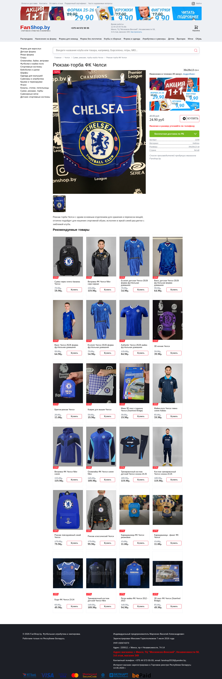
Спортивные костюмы (31, 66)
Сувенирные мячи (29, 94)
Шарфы (24, 72)
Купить (74, 290)
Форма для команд (68, 39)
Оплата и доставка (29, 3)
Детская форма (28, 51)
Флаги (23, 85)
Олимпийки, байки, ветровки (34, 60)
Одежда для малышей (31, 76)
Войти (199, 3)
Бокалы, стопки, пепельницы (34, 88)
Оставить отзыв (56, 3)
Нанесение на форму (45, 39)
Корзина (196, 31)
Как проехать (136, 32)
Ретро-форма (27, 54)
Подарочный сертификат (75, 3)
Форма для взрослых (30, 48)
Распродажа (26, 39)
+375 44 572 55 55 (80, 28)
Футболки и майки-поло (32, 63)
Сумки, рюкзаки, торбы (31, 91)
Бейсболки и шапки (30, 69)
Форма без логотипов (90, 39)
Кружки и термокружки (31, 82)
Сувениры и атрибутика (32, 79)
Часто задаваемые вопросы (100, 3)
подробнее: (189, 74)
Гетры (23, 57)
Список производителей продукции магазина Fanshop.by (173, 157)
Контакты (43, 3)
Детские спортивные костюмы (35, 97)
